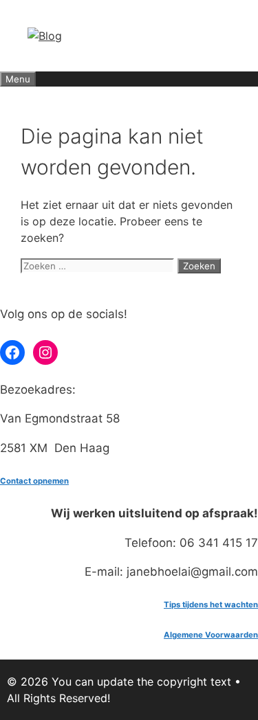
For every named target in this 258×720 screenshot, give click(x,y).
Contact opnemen (34, 481)
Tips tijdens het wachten (211, 604)
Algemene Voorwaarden (211, 635)
